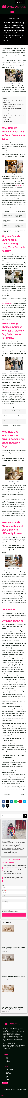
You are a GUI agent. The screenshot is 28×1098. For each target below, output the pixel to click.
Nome (4, 885)
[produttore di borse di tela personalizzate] (3, 865)
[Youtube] (7, 1083)
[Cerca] (25, 816)
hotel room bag (18, 185)
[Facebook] (3, 1083)
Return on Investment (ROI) (7, 303)
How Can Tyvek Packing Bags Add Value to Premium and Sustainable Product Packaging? (13, 978)
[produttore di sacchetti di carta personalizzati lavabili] (3, 874)
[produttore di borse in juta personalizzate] (3, 868)
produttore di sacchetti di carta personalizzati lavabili (12, 874)
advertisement (8, 390)
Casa (4, 33)
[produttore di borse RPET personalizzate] (3, 881)
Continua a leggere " (6, 951)
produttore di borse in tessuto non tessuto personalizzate (13, 877)
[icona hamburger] (12, 12)
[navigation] (20, 2)
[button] (3, 801)
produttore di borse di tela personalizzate (15, 865)
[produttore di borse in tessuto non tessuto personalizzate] (3, 878)
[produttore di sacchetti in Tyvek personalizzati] (3, 871)
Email (3, 890)
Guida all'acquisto (14, 18)
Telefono (4, 895)
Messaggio (5, 901)
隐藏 (6, 98)
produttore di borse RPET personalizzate (15, 881)
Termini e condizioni (19, 1092)
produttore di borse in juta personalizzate (15, 867)
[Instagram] (5, 1083)
